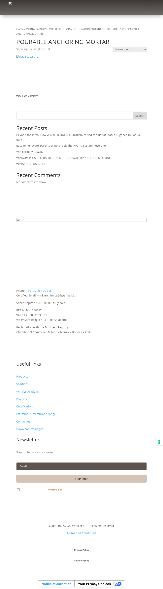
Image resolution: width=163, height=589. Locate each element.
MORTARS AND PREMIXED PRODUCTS (48, 29)
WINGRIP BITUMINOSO (31, 164)
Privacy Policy (55, 490)
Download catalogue (29, 429)
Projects (21, 399)
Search (140, 116)
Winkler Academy (27, 391)
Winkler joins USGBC (30, 152)
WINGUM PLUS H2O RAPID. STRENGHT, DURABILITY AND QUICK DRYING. (64, 158)
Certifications (25, 406)
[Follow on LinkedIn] (19, 351)
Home (20, 29)
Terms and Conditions (81, 533)
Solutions (22, 384)
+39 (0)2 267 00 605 (39, 291)
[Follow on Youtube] (35, 351)
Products (22, 376)
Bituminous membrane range (36, 414)
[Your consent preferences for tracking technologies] (159, 442)
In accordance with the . (42, 489)
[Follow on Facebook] (43, 351)
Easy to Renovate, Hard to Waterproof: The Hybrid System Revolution (62, 145)
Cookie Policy (81, 560)
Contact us (23, 421)
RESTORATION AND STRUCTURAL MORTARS (98, 29)
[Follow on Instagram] (27, 351)
